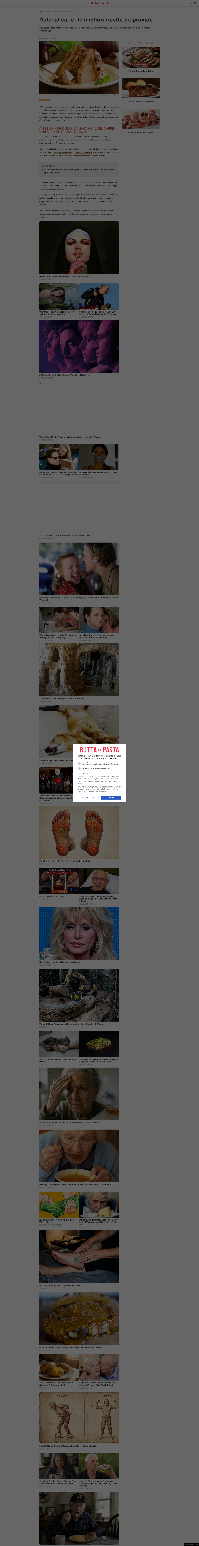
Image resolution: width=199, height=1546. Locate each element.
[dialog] (99, 773)
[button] (99, 773)
